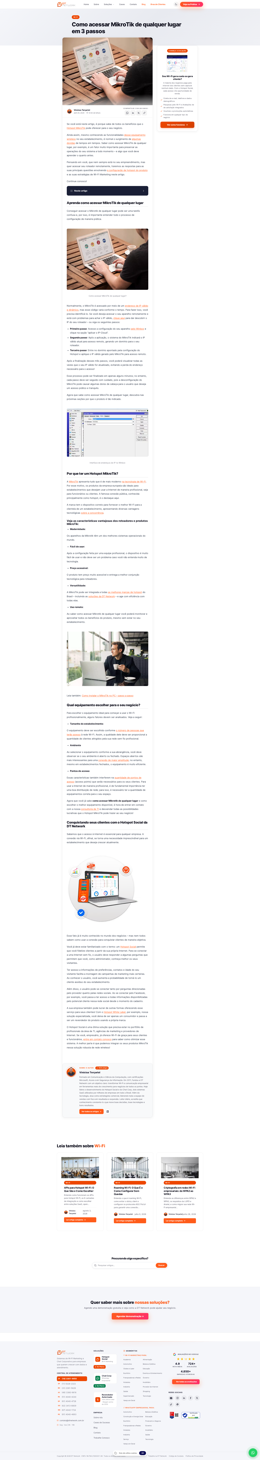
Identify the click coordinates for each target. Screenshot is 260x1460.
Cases (122, 4)
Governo (146, 1378)
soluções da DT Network (101, 596)
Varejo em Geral (129, 1400)
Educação (146, 1369)
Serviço (126, 1439)
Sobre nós (98, 1417)
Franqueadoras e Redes (132, 1378)
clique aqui (119, 318)
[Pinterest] (177, 1404)
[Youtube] (171, 1398)
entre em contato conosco (97, 1039)
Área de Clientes (157, 4)
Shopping (146, 1391)
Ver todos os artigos (90, 1111)
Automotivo (127, 1364)
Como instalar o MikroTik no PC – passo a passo (107, 695)
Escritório (126, 1373)
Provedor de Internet (150, 1387)
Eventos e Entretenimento (152, 1373)
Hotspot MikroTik (76, 128)
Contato (133, 4)
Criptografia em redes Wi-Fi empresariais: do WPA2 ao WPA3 (179, 1191)
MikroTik (73, 481)
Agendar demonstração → (130, 1316)
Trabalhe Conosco (102, 1438)
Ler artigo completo (74, 1220)
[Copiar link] (144, 112)
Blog (144, 4)
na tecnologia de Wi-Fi (134, 481)
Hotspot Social (128, 946)
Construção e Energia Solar (133, 1416)
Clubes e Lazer (128, 1369)
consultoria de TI (90, 809)
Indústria (126, 1387)
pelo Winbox (137, 328)
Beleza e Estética (149, 1364)
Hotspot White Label (115, 1012)
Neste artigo (80, 190)
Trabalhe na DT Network (157, 1456)
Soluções (108, 4)
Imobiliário (146, 1382)
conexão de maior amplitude (113, 760)
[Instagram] (177, 1398)
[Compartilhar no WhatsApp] (127, 112)
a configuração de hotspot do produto (127, 170)
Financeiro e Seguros (153, 1421)
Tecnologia (147, 1396)
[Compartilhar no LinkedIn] (133, 112)
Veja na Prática (190, 4)
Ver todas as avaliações (186, 1382)
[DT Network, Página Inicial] (66, 4)
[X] (197, 1398)
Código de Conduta (176, 1456)
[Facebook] (190, 1398)
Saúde (125, 1391)
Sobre (96, 4)
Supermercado (128, 1396)
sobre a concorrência (92, 513)
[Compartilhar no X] (138, 112)
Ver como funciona (176, 125)
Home (86, 4)
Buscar (161, 1265)
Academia (127, 1360)
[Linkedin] (184, 1398)
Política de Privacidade (194, 1456)
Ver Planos (100, 1367)
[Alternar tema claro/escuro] (176, 4)
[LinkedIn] (107, 1111)
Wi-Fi (75, 17)
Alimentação (147, 1360)
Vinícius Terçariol (82, 110)
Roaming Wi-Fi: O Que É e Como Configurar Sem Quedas (128, 1191)
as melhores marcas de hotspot (125, 592)
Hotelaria (126, 1382)
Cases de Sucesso (102, 1422)
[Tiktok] (171, 1404)
